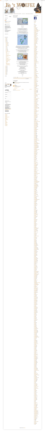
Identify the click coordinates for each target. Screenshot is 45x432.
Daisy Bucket (35, 111)
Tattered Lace (35, 374)
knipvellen (35, 221)
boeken (35, 62)
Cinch (34, 87)
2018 (5, 67)
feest (34, 155)
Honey (35, 191)
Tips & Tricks (23, 13)
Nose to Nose (7, 58)
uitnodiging (35, 390)
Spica (34, 353)
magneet (35, 242)
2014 (5, 70)
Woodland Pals (7, 56)
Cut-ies (35, 109)
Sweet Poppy (35, 369)
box (34, 64)
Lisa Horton (35, 237)
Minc (34, 264)
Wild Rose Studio (35, 413)
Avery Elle (35, 47)
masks (35, 253)
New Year (35, 276)
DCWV (35, 113)
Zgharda (35, 423)
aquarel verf (35, 39)
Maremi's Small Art (36, 248)
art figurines (35, 40)
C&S (34, 68)
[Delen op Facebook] (27, 78)
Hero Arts (6, 116)
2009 (5, 74)
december (7, 42)
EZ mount (35, 151)
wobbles (35, 417)
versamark (35, 399)
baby (34, 48)
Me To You (35, 257)
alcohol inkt (35, 34)
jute (34, 209)
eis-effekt (35, 141)
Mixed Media (35, 267)
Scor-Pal (35, 334)
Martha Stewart (35, 251)
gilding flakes (35, 171)
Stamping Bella (35, 358)
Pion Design (35, 304)
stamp (34, 355)
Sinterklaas (35, 346)
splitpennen (35, 354)
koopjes (35, 223)
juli (6, 46)
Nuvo (34, 279)
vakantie (35, 393)
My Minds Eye (35, 272)
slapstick (35, 347)
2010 (5, 73)
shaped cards (35, 342)
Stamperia (35, 357)
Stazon (35, 360)
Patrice (35, 22)
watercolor (20, 78)
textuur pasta (35, 379)
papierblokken (35, 292)
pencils (18, 78)
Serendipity (6, 122)
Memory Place (35, 261)
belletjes (35, 52)
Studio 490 (35, 367)
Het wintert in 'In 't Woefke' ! (8, 55)
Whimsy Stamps (35, 411)
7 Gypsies (35, 28)
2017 (5, 68)
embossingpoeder (36, 147)
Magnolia (6, 118)
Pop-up (35, 310)
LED (34, 232)
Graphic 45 (6, 115)
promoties (35, 318)
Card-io (35, 74)
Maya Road (35, 255)
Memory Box (35, 260)
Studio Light (35, 368)
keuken (35, 217)
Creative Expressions (36, 107)
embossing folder (35, 145)
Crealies (35, 105)
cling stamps (35, 91)
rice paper (35, 327)
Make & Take (35, 244)
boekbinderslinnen (36, 61)
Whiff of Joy (6, 125)
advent (35, 32)
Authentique (35, 46)
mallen (17, 78)
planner (35, 306)
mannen (35, 246)
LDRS (34, 231)
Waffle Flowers (35, 404)
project (35, 316)
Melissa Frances (35, 258)
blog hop (35, 59)
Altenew (35, 36)
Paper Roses (35, 288)
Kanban (35, 213)
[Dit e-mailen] (25, 78)
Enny (15, 81)
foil (34, 161)
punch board (35, 319)
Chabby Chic (35, 79)
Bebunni (35, 50)
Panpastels (35, 286)
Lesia (34, 235)
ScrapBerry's (35, 335)
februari (6, 50)
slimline (35, 348)
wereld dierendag (36, 410)
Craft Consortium (35, 101)
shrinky (35, 344)
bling (34, 58)
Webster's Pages (35, 407)
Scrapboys (35, 337)
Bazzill (35, 49)
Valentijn (35, 394)
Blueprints (35, 60)
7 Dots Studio (35, 27)
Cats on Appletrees (36, 77)
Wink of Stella (35, 415)
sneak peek (35, 350)
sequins (35, 339)
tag (34, 371)
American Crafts (35, 37)
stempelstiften (35, 362)
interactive (35, 205)
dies (34, 119)
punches (35, 320)
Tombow (35, 381)
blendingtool (35, 57)
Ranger (6, 121)
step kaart (35, 363)
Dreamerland (35, 131)
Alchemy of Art (35, 33)
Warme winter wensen (8, 51)
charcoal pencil (35, 81)
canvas (35, 70)
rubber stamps (35, 330)
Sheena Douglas (35, 343)
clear (34, 89)
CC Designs (35, 78)
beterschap (35, 53)
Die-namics (35, 117)
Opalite (35, 280)
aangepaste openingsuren (36, 30)
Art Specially (35, 42)
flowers (35, 159)
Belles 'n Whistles (35, 51)
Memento (35, 259)
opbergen (35, 281)
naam (5, 98)
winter (24, 78)
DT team (35, 137)
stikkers (35, 366)
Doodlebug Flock (35, 129)
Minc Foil (35, 265)
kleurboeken (35, 219)
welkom (35, 409)
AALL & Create (35, 29)
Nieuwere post (14, 89)
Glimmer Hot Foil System (36, 173)
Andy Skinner (35, 38)
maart (6, 49)
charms (35, 82)
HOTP (34, 193)
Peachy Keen (35, 294)
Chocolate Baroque (36, 85)
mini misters (35, 266)
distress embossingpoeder (36, 121)
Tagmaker (35, 372)
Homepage (23, 89)
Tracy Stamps (35, 384)
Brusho (35, 65)
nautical (35, 273)
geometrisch (35, 167)
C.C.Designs (35, 67)
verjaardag (35, 397)
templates (35, 378)
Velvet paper (35, 395)
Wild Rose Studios (36, 414)
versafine (35, 398)
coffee (34, 93)
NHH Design (35, 277)
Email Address (6, 92)
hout (34, 195)
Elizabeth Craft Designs (36, 143)
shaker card (35, 341)
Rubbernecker (35, 332)
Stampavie (35, 356)
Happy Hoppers (35, 185)
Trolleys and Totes (36, 388)
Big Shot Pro (35, 56)
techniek (35, 376)
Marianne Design (35, 249)
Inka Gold (35, 203)
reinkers (35, 324)
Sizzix (5, 123)
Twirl (34, 389)
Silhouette (35, 345)
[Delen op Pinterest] (28, 78)
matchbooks (35, 254)
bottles (35, 63)
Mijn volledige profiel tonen (7, 22)
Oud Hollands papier (36, 284)
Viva (34, 403)
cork (34, 97)
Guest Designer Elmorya (36, 181)
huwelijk (35, 197)
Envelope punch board (36, 149)
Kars (34, 215)
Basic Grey (6, 114)
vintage (35, 402)
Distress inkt (35, 123)
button (34, 66)
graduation (35, 177)
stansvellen (35, 359)
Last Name (6, 96)
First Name (6, 94)
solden (35, 351)
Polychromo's (35, 308)
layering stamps (35, 230)
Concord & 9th (35, 95)
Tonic (34, 382)
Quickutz (35, 322)
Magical (35, 241)
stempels (35, 361)
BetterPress (35, 54)
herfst (34, 189)
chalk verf (35, 80)
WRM (34, 419)
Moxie (34, 270)
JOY (34, 207)
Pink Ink (35, 302)
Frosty (34, 163)
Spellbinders (6, 124)
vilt (34, 401)
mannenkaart (35, 247)
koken (34, 222)
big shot (35, 55)
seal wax (35, 338)
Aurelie (35, 45)
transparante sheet (36, 386)
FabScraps (35, 153)
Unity (34, 391)
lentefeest (35, 234)
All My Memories (35, 35)
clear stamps (35, 90)
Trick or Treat (35, 387)
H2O (34, 183)
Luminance (35, 238)
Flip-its (35, 157)
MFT (34, 263)
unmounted (35, 392)
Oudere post (31, 89)
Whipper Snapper (22, 78)
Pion (5, 120)
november (7, 43)
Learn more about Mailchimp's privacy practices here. (8, 109)
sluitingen (35, 349)
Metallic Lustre (35, 262)
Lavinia (35, 229)
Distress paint (35, 125)
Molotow (35, 269)
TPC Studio (35, 383)
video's (35, 400)
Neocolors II (35, 275)
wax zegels (35, 406)
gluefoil (35, 175)
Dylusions (35, 139)
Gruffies (35, 179)
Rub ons (35, 329)
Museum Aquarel (35, 271)
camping (35, 69)
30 (34, 26)
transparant (35, 385)
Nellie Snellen (35, 274)
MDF (34, 256)
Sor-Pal (35, 352)
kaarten (16, 78)
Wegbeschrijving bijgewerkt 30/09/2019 (17, 13)
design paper (35, 115)
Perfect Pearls (35, 298)
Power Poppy (35, 312)
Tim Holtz (35, 380)
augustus (7, 45)
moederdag (35, 268)
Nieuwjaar (35, 278)
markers (35, 250)
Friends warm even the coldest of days (8, 63)
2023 (5, 40)
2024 (5, 39)
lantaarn (35, 227)
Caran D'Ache (35, 71)
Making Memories (36, 245)
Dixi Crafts (35, 127)
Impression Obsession (36, 199)
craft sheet (35, 103)
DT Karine (35, 133)
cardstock (35, 75)
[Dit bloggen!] (26, 78)
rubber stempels (35, 331)
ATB (34, 44)
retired (35, 326)
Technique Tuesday (36, 377)
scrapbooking (35, 336)
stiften (34, 365)
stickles (35, 364)
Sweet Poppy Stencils (36, 370)
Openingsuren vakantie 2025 (10, 13)
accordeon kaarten (36, 31)
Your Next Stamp (35, 421)
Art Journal (35, 41)
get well (35, 169)
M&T (34, 239)
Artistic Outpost (35, 43)
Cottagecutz (35, 99)
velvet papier (35, 396)
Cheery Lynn (35, 83)
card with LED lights (36, 73)
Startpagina (5, 13)
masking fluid (35, 252)
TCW (34, 375)
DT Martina (35, 135)
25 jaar (35, 25)
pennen (35, 296)
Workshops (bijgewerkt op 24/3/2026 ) (29, 13)
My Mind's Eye (6, 119)
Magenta (35, 240)
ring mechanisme (35, 328)
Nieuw (6, 52)
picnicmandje (35, 300)
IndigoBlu (35, 201)
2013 (5, 71)
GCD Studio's (35, 165)
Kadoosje (35, 211)
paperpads (35, 290)
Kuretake (35, 225)
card (34, 72)
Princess (35, 314)
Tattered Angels (35, 373)
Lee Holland (35, 233)
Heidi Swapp (35, 187)
